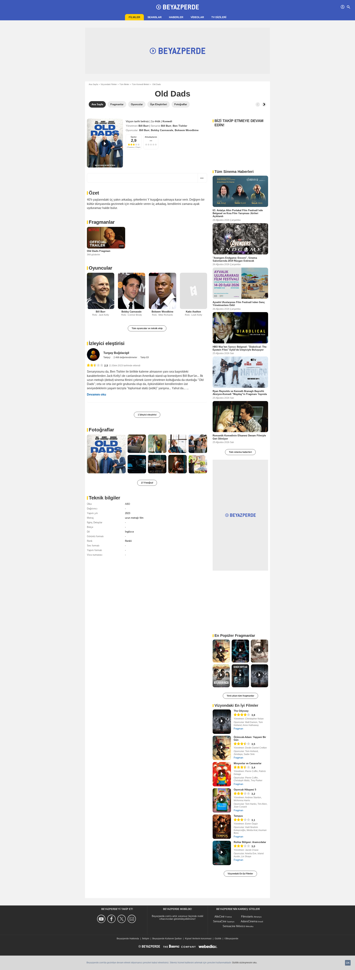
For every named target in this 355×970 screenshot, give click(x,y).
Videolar (197, 17)
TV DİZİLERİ (218, 17)
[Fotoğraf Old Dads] (106, 454)
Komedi (167, 121)
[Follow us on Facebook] (112, 919)
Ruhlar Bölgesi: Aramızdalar (250, 842)
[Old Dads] (105, 143)
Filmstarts (247, 916)
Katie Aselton (193, 311)
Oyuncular (100, 268)
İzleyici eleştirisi (106, 343)
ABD (127, 504)
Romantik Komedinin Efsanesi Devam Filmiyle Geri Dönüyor (239, 437)
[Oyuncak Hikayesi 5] (222, 800)
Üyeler (134, 137)
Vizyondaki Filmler (109, 84)
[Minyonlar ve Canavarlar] (222, 774)
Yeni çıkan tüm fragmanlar (240, 695)
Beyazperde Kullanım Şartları (167, 938)
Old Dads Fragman (98, 250)
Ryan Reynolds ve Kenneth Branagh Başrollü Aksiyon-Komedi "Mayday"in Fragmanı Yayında (240, 393)
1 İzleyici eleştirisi (147, 414)
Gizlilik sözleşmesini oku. (244, 962)
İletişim (145, 938)
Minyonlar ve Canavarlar (247, 763)
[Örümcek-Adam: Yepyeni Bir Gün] (222, 748)
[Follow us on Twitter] (122, 919)
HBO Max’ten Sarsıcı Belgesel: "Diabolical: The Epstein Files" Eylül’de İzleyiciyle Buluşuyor (239, 348)
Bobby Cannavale (162, 130)
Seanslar (155, 17)
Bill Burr (143, 125)
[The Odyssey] (222, 721)
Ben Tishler (180, 125)
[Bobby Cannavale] (131, 291)
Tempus (238, 815)
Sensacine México (234, 926)
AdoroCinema (249, 921)
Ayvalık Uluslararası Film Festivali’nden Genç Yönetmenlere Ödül (239, 304)
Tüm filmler (124, 84)
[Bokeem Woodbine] (162, 291)
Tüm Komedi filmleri (140, 84)
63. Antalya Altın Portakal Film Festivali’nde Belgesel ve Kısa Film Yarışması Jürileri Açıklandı (238, 213)
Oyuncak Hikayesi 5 (245, 789)
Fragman (238, 728)
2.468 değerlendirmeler (126, 357)
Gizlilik (218, 938)
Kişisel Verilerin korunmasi (198, 938)
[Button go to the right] (264, 104)
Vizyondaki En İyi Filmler (240, 873)
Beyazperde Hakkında (128, 938)
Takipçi (107, 357)
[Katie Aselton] (193, 291)
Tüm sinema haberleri (240, 452)
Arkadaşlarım (151, 137)
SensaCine (219, 921)
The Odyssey (241, 710)
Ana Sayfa (93, 84)
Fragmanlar (102, 222)
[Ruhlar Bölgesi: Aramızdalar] (222, 853)
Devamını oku (96, 394)
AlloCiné (219, 916)
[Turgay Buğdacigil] (93, 354)
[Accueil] (177, 7)
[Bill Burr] (100, 291)
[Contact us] (132, 919)
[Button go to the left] (258, 104)
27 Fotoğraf (147, 482)
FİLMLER (134, 17)
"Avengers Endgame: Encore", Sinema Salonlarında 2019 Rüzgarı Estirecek (235, 259)
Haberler (176, 17)
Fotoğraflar (101, 429)
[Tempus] (222, 826)
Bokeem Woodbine (187, 130)
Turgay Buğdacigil (116, 352)
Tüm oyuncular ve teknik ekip (147, 328)
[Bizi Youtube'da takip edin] (101, 919)
